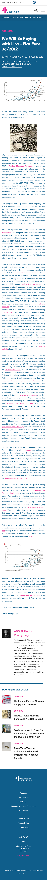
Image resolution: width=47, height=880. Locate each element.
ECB (9, 61)
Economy (5, 17)
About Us (23, 793)
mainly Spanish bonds (31, 284)
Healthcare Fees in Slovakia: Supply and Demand (29, 703)
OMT (13, 64)
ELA (13, 61)
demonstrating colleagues (27, 395)
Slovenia (20, 64)
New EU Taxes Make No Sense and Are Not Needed (28, 717)
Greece (29, 61)
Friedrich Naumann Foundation (23, 806)
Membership (23, 797)
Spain (27, 64)
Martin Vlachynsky (14, 57)
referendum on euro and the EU (17, 478)
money (29, 450)
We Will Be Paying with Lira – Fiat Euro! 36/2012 (29, 17)
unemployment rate (12, 67)
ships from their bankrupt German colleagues (21, 381)
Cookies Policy (23, 827)
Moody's (6, 64)
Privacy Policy (23, 823)
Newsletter (23, 811)
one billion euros (24, 273)
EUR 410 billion (8, 312)
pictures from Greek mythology (20, 403)
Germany (20, 61)
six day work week (12, 370)
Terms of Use (23, 819)
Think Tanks (23, 802)
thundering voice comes (29, 595)
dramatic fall (6, 233)
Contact (23, 837)
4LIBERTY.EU (26, 871)
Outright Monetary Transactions (22, 166)
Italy (36, 61)
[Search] (35, 10)
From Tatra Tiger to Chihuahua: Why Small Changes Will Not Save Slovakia (26, 753)
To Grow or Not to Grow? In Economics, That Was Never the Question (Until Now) (29, 733)
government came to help (13, 427)
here (30, 536)
